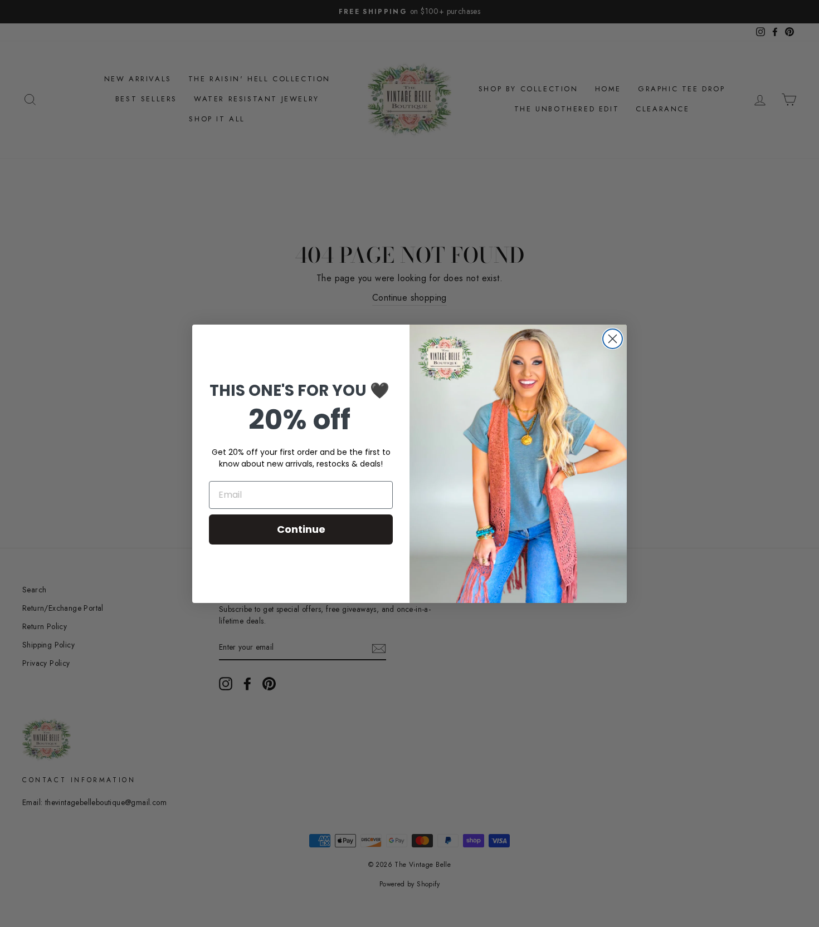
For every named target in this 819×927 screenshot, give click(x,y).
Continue (301, 529)
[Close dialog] (612, 339)
